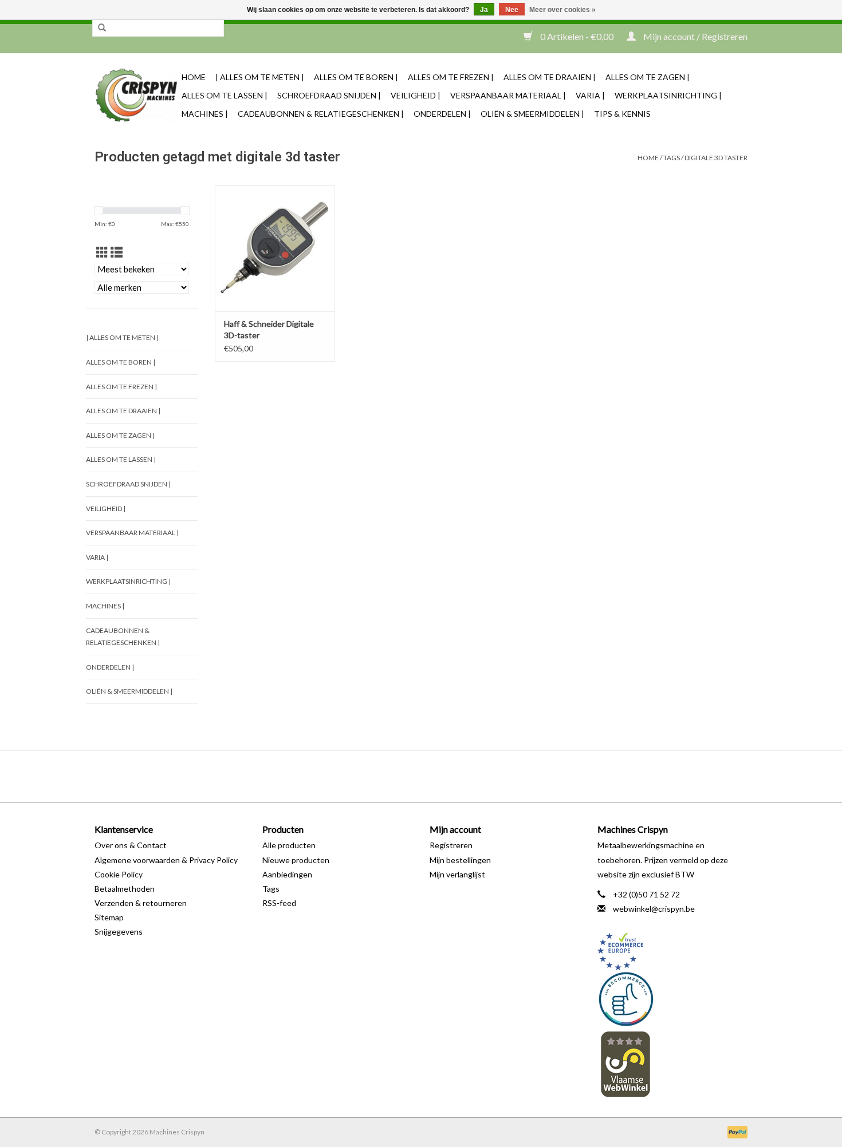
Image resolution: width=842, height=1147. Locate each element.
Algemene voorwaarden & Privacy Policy (166, 860)
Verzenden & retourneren (141, 903)
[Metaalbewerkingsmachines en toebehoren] (136, 95)
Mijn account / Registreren (694, 36)
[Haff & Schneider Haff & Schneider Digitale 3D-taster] (275, 248)
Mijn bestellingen (460, 860)
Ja (484, 10)
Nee (511, 10)
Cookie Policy (119, 874)
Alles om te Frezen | (451, 77)
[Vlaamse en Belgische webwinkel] (672, 1063)
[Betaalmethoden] (735, 1131)
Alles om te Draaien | (549, 77)
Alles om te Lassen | (224, 95)
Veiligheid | (415, 95)
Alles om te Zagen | (647, 77)
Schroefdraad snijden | (329, 95)
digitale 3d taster (715, 157)
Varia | (590, 95)
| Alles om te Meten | (259, 77)
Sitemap (109, 917)
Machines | (205, 113)
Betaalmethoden (125, 888)
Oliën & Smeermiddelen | (532, 113)
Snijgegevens (119, 931)
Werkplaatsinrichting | (668, 95)
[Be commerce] (672, 998)
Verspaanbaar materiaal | (508, 95)
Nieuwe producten (295, 860)
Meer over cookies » (562, 10)
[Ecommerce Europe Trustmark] (672, 951)
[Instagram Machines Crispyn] (441, 776)
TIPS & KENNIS (622, 113)
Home (194, 77)
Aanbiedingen (287, 874)
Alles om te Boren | (356, 77)
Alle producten (289, 845)
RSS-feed (279, 903)
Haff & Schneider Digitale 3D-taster (269, 329)
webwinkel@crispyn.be (654, 908)
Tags (671, 157)
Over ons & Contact (131, 845)
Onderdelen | (442, 113)
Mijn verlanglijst (457, 874)
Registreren (451, 845)
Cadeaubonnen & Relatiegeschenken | (321, 113)
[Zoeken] (102, 28)
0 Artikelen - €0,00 (576, 36)
